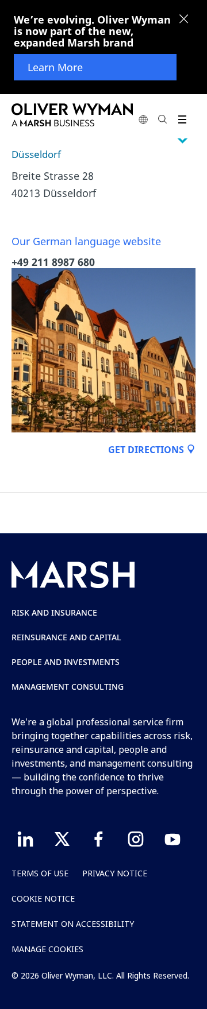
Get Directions (147, 449)
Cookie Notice (43, 898)
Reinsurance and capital (66, 637)
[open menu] (181, 119)
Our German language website (86, 241)
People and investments (66, 661)
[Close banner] (184, 20)
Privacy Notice (114, 873)
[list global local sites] (143, 119)
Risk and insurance (54, 612)
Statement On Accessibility (73, 923)
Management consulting (68, 686)
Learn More (55, 67)
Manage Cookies (47, 949)
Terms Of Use (40, 873)
